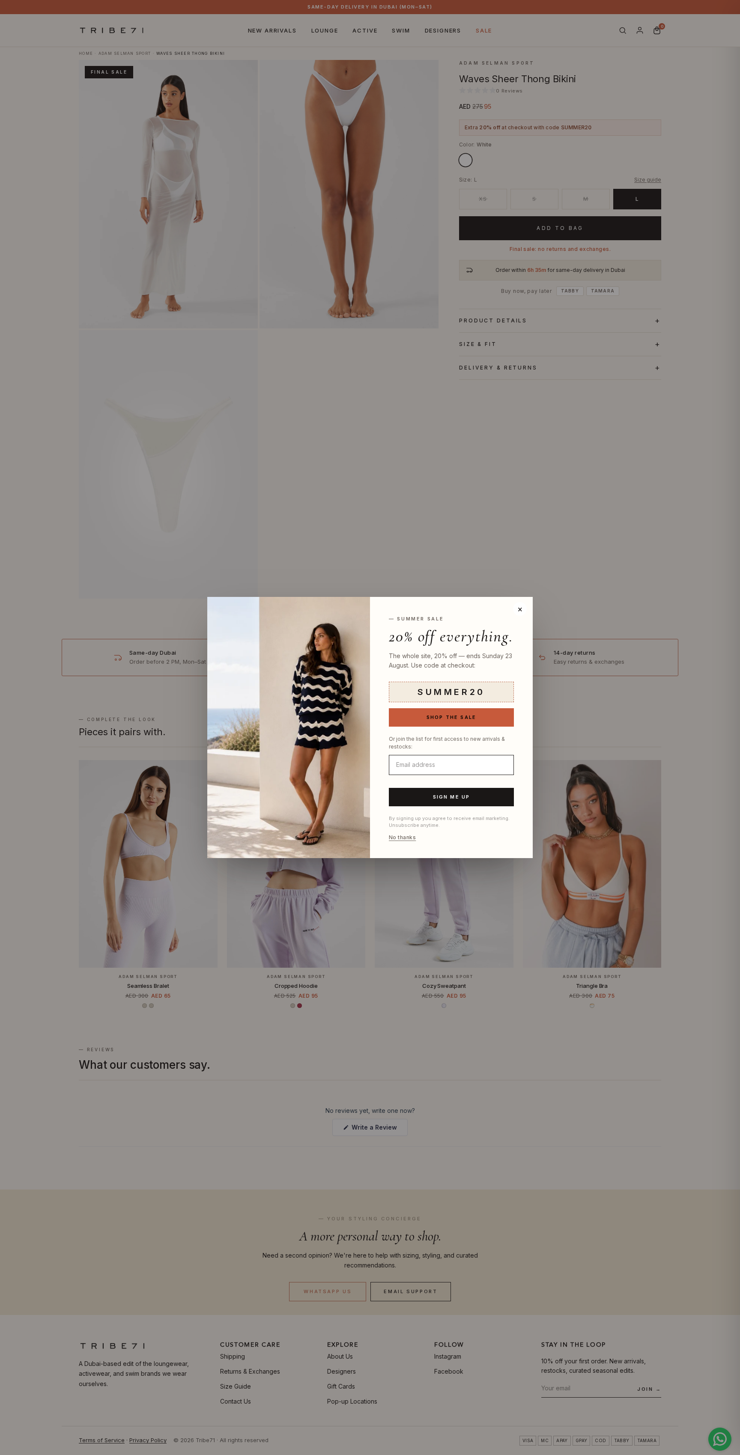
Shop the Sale (452, 717)
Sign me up (451, 797)
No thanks (402, 837)
